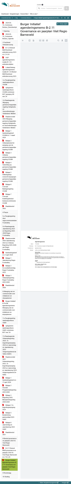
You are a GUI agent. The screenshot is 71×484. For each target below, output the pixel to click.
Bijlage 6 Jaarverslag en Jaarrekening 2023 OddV (8, 426)
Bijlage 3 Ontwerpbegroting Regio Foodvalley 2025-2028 (8, 279)
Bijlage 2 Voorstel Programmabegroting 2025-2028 (9, 389)
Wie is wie (33, 14)
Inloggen (64, 482)
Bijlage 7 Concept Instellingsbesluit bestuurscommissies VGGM (9, 199)
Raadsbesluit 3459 (8, 286)
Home (13, 18)
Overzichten (24, 14)
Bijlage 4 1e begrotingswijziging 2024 (8, 407)
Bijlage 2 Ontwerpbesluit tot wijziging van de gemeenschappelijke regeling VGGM (9, 145)
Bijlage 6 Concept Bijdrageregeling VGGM (7, 188)
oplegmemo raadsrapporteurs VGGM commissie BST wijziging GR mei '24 (8, 92)
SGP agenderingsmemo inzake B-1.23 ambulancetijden (8, 61)
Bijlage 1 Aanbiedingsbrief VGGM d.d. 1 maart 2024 (8, 134)
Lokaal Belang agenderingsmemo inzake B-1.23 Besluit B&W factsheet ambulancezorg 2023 (9, 72)
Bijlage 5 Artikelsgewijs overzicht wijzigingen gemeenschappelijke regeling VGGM (9, 177)
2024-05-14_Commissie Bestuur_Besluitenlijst (9, 25)
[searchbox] (50, 8)
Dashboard (5, 14)
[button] (66, 8)
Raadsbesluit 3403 (8, 207)
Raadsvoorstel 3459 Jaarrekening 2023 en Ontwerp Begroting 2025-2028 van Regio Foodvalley (9, 244)
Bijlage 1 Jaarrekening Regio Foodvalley (8, 260)
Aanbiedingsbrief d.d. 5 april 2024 (9, 254)
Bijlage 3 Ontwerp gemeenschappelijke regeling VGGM (9, 156)
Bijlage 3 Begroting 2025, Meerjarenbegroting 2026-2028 (8, 399)
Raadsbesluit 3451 (8, 433)
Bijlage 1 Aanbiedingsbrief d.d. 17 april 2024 (9, 380)
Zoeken (39, 4)
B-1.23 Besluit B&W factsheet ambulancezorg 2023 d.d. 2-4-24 (9, 51)
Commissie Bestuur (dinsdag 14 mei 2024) (31, 18)
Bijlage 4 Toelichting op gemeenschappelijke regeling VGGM (9, 166)
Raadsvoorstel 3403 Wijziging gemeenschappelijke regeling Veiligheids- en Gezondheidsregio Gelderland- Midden (9, 122)
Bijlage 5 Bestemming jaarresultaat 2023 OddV (8, 416)
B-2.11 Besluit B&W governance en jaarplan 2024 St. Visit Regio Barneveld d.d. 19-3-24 (9, 452)
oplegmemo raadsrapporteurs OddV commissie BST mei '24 (8, 329)
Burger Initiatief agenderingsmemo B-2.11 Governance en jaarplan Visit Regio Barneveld (9, 464)
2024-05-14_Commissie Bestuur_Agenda (7, 36)
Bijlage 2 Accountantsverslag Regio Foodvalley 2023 (8, 269)
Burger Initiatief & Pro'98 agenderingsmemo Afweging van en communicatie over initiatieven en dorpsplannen (8, 307)
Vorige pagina (63, 24)
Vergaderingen (14, 14)
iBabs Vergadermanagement (48, 482)
